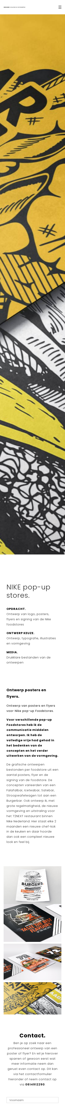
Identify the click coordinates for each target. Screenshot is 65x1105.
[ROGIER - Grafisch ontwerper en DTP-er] (14, 7)
